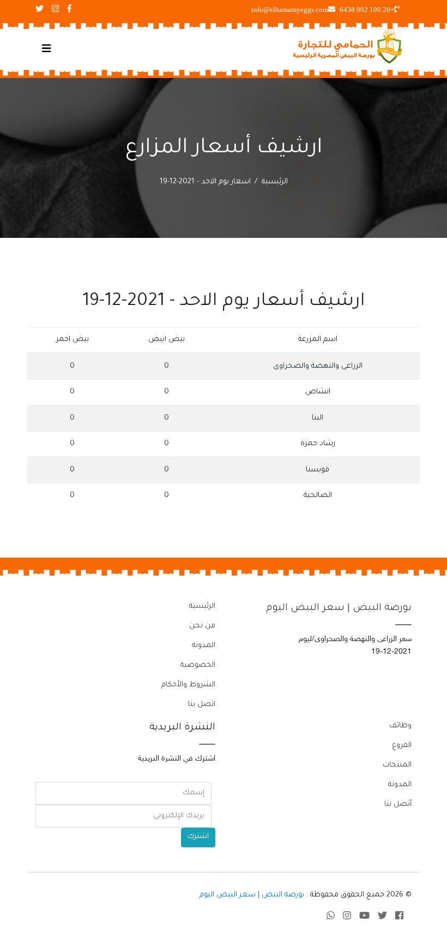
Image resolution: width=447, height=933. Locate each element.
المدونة (203, 646)
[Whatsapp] (331, 917)
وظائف (400, 726)
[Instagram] (347, 917)
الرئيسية (275, 182)
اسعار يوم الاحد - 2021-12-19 (205, 182)
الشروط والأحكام (188, 685)
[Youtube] (364, 917)
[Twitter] (382, 917)
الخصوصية (197, 665)
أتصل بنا (398, 804)
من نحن (202, 626)
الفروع (402, 745)
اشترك (198, 837)
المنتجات (397, 765)
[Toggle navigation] (46, 49)
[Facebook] (399, 917)
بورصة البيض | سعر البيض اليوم (339, 608)
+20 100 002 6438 (367, 9)
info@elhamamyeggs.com (289, 9)
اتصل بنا (201, 705)
